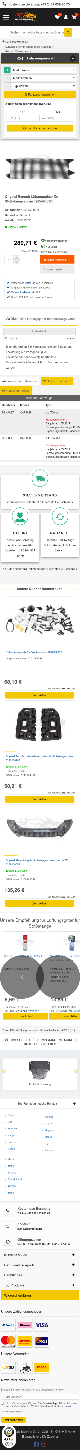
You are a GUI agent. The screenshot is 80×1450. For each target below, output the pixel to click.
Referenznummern (58, 381)
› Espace (10, 1172)
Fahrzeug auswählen (41, 94)
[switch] (9, 1444)
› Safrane (48, 1150)
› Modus (47, 1136)
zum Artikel (25, 1016)
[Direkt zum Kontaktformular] (8, 1226)
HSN (22, 112)
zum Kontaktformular (29, 1228)
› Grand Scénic (14, 1179)
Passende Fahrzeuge (39, 398)
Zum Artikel (39, 695)
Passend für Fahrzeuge (21, 381)
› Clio (8, 1121)
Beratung (30, 282)
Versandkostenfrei (21, 292)
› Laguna (47, 1123)
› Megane (48, 1130)
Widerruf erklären (17, 1295)
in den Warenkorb (56, 259)
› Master (10, 1159)
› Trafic (9, 1165)
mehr (68, 1406)
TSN (57, 112)
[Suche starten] (68, 32)
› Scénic (10, 1148)
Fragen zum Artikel (17, 391)
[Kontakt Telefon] (8, 1210)
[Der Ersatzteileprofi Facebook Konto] (36, 1445)
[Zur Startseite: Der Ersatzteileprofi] (25, 17)
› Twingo (10, 1185)
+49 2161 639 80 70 (55, 4)
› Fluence (11, 1128)
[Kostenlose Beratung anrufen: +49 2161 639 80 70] (3, 4)
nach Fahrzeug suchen (41, 128)
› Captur (10, 1115)
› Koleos (10, 1142)
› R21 (45, 1143)
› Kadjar (10, 1135)
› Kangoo (48, 1116)
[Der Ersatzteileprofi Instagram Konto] (42, 1445)
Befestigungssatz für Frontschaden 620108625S (34, 652)
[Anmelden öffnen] (65, 17)
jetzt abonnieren (13, 1420)
